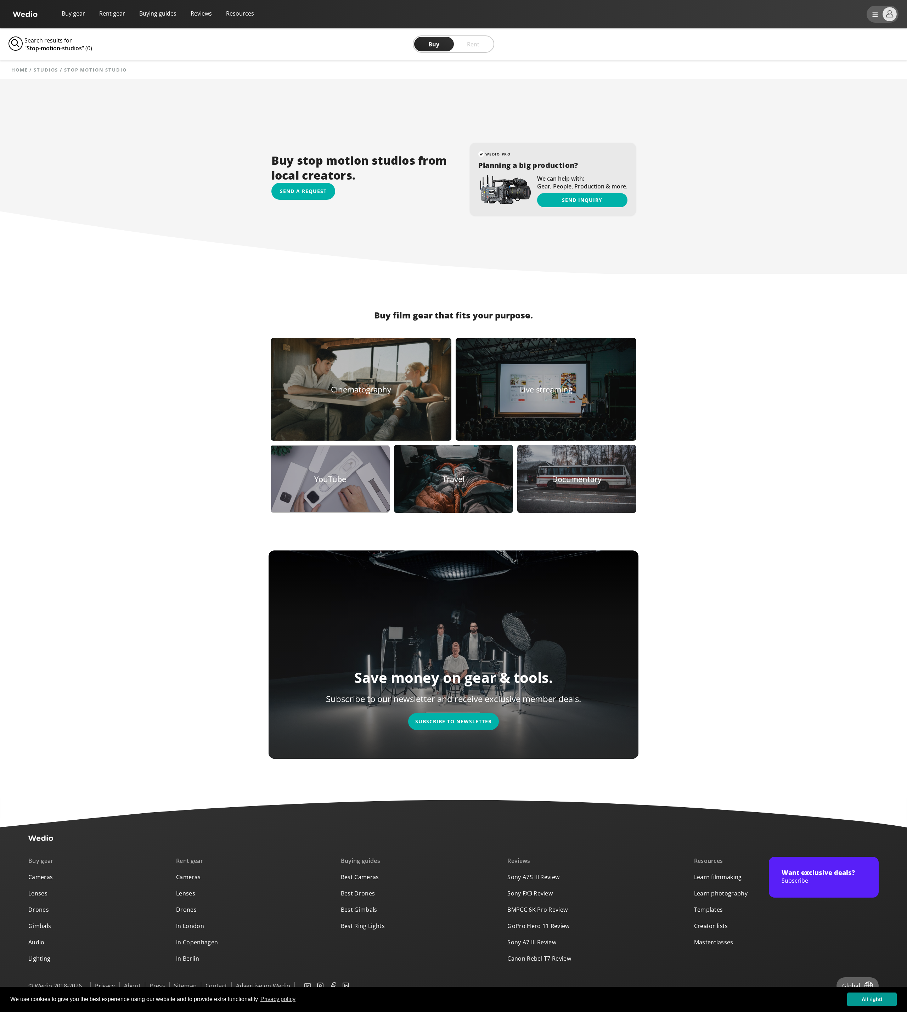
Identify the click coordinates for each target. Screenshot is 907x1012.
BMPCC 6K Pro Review (537, 910)
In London (190, 926)
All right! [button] (872, 999)
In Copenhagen (197, 942)
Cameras (40, 877)
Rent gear (112, 13)
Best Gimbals (359, 910)
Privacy (105, 986)
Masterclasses (713, 942)
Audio (36, 942)
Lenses (37, 893)
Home (19, 70)
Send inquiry (582, 200)
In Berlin (187, 958)
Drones (38, 910)
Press (157, 986)
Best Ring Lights (363, 926)
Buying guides (157, 13)
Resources (708, 861)
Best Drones (358, 893)
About (132, 986)
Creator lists (711, 926)
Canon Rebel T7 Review (539, 958)
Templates (708, 910)
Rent (473, 44)
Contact (216, 986)
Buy (433, 44)
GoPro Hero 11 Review (538, 926)
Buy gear (73, 13)
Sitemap (185, 986)
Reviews (201, 13)
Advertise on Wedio (263, 986)
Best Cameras (360, 877)
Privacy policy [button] (277, 999)
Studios (46, 70)
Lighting (39, 958)
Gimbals (39, 926)
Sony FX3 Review (530, 893)
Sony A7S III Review (533, 877)
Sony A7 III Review (531, 942)
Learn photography (721, 893)
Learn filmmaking (718, 877)
